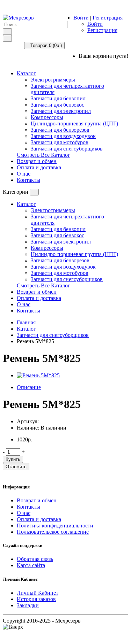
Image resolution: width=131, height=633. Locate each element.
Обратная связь (35, 559)
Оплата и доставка (39, 167)
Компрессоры (47, 117)
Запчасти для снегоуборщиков (67, 149)
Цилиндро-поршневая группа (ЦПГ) (74, 123)
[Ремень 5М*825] (38, 375)
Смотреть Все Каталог (43, 155)
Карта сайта (31, 565)
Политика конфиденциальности (55, 525)
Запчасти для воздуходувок (63, 136)
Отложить (16, 466)
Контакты (28, 180)
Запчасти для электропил (61, 111)
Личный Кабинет (37, 593)
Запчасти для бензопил (58, 98)
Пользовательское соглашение (53, 532)
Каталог (26, 73)
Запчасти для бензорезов (60, 130)
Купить (13, 459)
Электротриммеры (53, 80)
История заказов (36, 599)
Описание (29, 387)
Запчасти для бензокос (57, 105)
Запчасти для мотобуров (59, 142)
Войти (81, 18)
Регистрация (108, 18)
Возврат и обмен (37, 161)
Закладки (28, 605)
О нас (23, 174)
